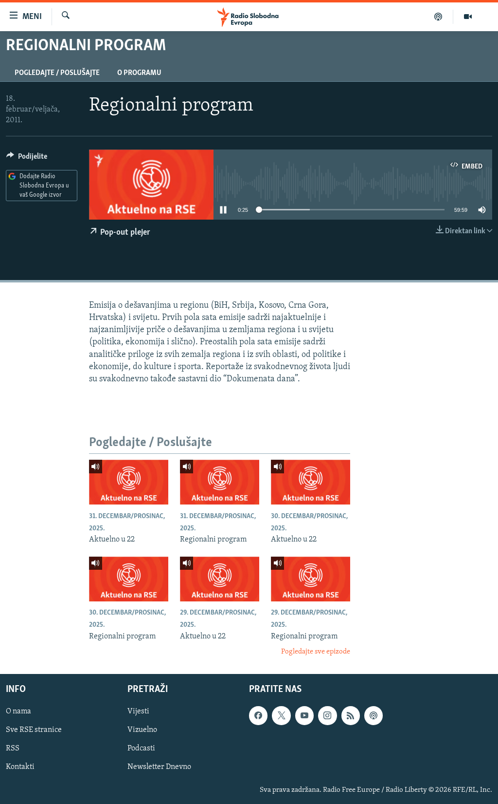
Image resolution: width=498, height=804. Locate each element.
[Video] (467, 16)
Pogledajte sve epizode (315, 651)
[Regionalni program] (219, 482)
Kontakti (20, 767)
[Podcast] (438, 16)
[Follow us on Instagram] (327, 715)
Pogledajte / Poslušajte (57, 73)
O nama (18, 711)
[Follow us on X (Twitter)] (281, 715)
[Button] (26, 159)
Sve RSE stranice (34, 730)
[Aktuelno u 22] (128, 482)
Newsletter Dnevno (159, 767)
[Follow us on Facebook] (258, 715)
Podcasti (141, 748)
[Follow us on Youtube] (304, 715)
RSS (12, 748)
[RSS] (350, 715)
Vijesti (138, 711)
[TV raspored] (373, 715)
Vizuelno (142, 730)
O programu (139, 73)
